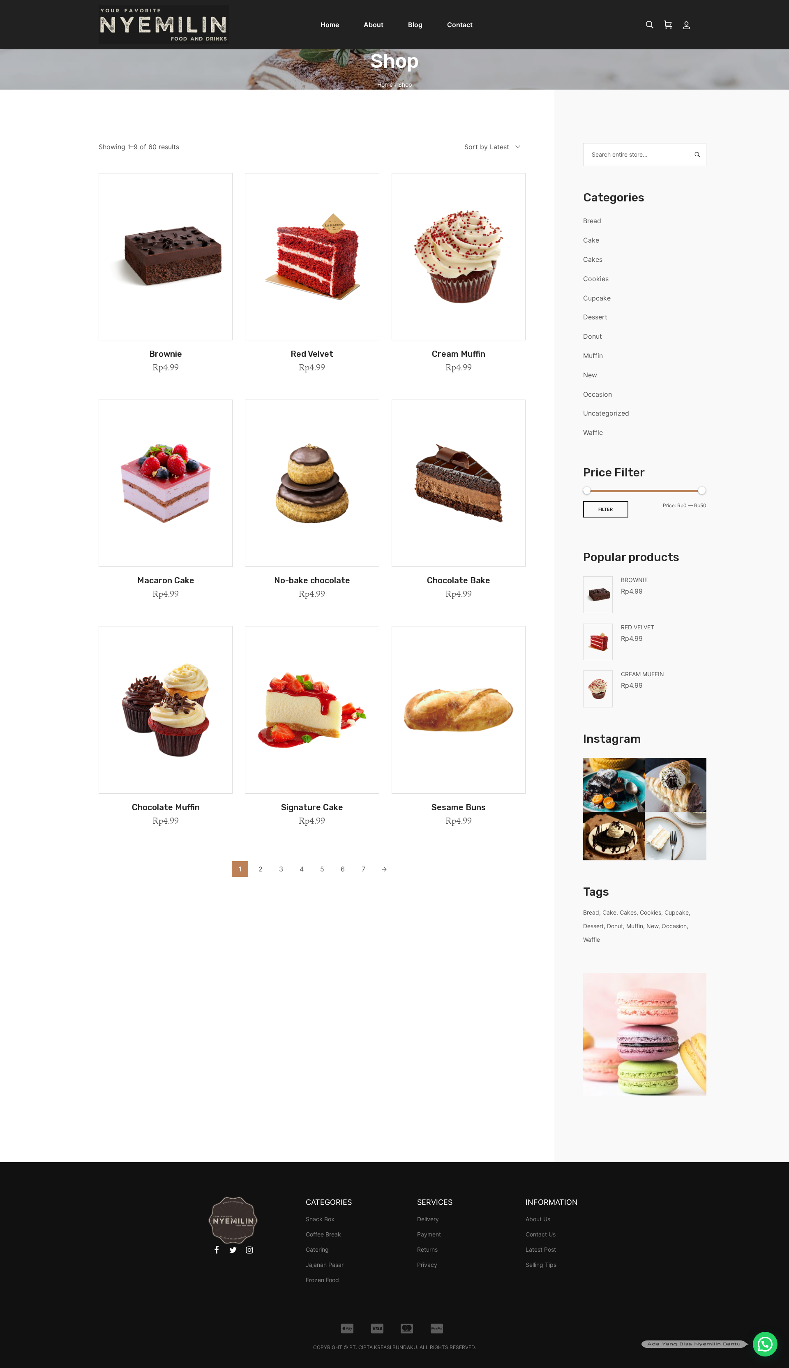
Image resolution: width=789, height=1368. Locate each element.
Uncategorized (606, 413)
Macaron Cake (165, 580)
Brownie (165, 354)
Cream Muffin (458, 354)
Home (385, 84)
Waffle (593, 432)
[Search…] (650, 25)
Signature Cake (312, 807)
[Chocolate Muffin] (165, 709)
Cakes (592, 259)
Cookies (596, 279)
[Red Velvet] (311, 256)
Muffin (593, 355)
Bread (592, 221)
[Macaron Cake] (165, 483)
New (590, 375)
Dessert (595, 317)
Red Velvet (312, 354)
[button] (166, 335)
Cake (591, 240)
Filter (605, 509)
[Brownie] (165, 256)
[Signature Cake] (311, 709)
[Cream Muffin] (458, 256)
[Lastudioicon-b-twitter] (233, 1250)
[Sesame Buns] (458, 709)
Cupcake (597, 298)
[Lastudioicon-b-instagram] (249, 1250)
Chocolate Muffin (166, 807)
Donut (592, 336)
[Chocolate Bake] (458, 483)
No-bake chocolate (312, 580)
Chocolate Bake (458, 580)
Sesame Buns (458, 807)
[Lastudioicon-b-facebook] (216, 1250)
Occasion (597, 394)
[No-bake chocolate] (311, 483)
